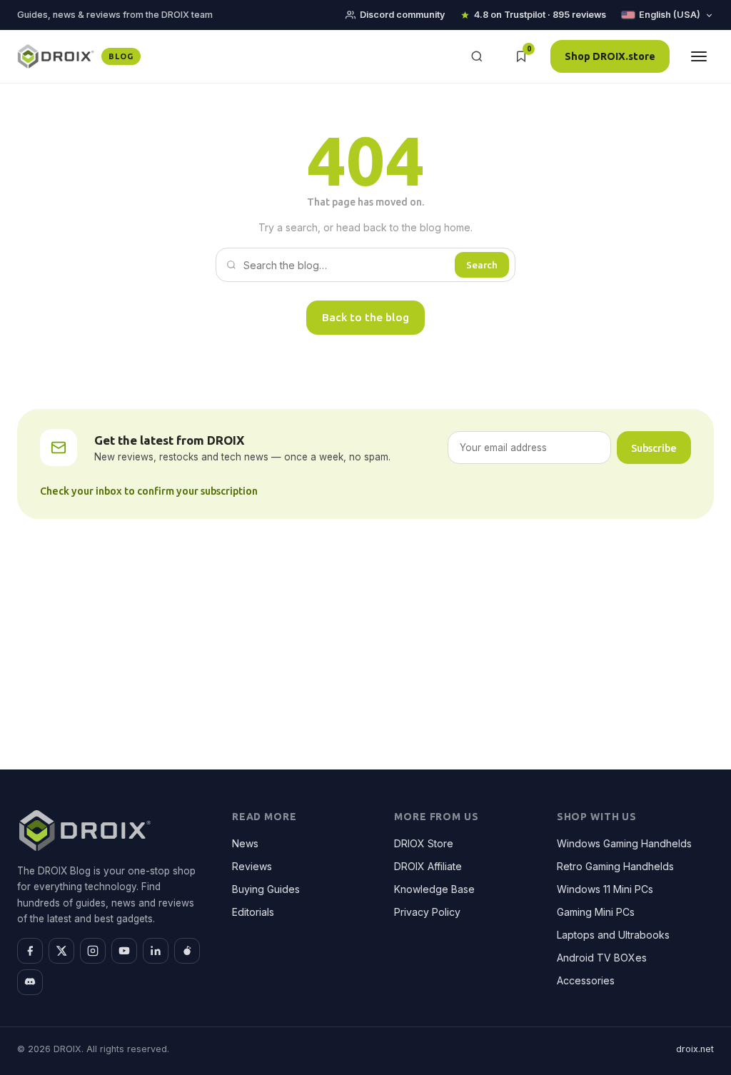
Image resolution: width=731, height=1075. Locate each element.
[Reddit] (187, 951)
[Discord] (30, 982)
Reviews (252, 866)
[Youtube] (124, 951)
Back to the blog (365, 317)
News (245, 843)
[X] (61, 951)
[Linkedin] (155, 951)
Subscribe (654, 448)
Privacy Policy (427, 912)
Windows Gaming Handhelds (624, 843)
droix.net (695, 1049)
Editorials (253, 912)
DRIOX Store (423, 843)
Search (482, 265)
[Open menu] (699, 56)
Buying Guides (266, 889)
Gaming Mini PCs (596, 912)
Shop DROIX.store (610, 56)
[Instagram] (93, 951)
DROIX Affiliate (428, 866)
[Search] (477, 56)
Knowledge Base (434, 889)
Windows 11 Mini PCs (605, 889)
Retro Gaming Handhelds (615, 866)
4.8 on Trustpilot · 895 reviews (540, 14)
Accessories (586, 980)
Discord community (402, 14)
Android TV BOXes (602, 958)
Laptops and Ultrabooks (613, 935)
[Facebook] (30, 951)
